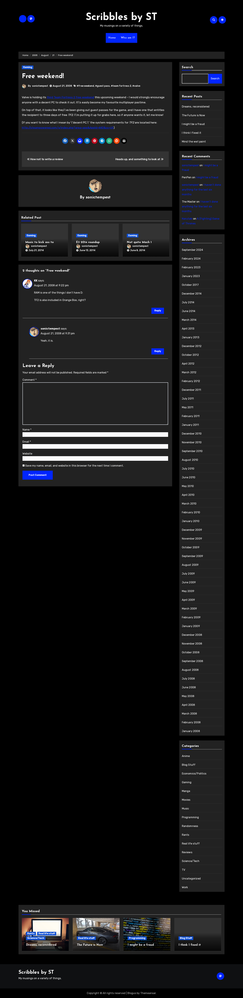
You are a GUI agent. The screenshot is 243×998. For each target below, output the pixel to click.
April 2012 (188, 363)
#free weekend (85, 86)
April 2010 (188, 494)
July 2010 (188, 468)
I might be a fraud (193, 124)
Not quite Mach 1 (139, 242)
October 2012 (190, 354)
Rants (185, 834)
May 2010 (188, 486)
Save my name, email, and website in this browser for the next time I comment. (74, 465)
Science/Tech (190, 861)
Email (26, 441)
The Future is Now (193, 115)
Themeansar (148, 993)
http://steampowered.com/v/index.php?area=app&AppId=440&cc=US (68, 127)
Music (185, 808)
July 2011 (188, 398)
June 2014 (188, 311)
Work (185, 887)
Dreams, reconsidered (196, 106)
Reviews (187, 852)
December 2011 (191, 389)
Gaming (27, 67)
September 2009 (192, 556)
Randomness (190, 826)
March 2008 (189, 713)
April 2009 (188, 599)
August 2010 (190, 459)
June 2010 (188, 477)
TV (183, 869)
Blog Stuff (189, 764)
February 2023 (191, 267)
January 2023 (191, 276)
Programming (190, 817)
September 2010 (192, 451)
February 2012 (191, 381)
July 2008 (188, 678)
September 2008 (192, 661)
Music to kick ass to (39, 242)
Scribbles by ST (121, 17)
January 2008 (191, 731)
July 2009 (188, 573)
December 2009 (192, 529)
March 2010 (189, 503)
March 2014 (189, 319)
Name (26, 429)
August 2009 (190, 564)
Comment (29, 379)
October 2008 (190, 652)
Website (27, 453)
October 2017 (190, 284)
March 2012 (189, 372)
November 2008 (192, 643)
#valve (136, 86)
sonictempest (40, 86)
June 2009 (189, 582)
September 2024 (192, 249)
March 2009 (189, 608)
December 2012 (192, 346)
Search (187, 67)
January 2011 (190, 424)
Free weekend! (43, 76)
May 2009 (188, 591)
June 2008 (189, 687)
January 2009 (191, 626)
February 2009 (191, 617)
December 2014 (192, 293)
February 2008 (191, 722)
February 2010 (191, 512)
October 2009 (190, 547)
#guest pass (102, 86)
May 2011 (187, 407)
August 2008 (190, 669)
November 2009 (192, 538)
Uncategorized (191, 878)
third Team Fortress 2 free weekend (70, 97)
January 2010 (190, 521)
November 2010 (192, 442)
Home (112, 37)
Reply (157, 310)
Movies (186, 799)
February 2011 (191, 416)
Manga (186, 791)
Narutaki (187, 218)
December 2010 (192, 433)
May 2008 (188, 696)
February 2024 (191, 258)
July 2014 (188, 302)
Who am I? (128, 37)
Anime (186, 756)
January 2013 (190, 337)
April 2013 (188, 328)
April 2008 (188, 704)
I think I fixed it (191, 132)
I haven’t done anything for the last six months (201, 189)
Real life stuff (191, 843)
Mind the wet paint (194, 141)
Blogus (131, 993)
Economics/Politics (194, 773)
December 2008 (192, 634)
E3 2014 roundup (88, 242)
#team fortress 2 (121, 86)
